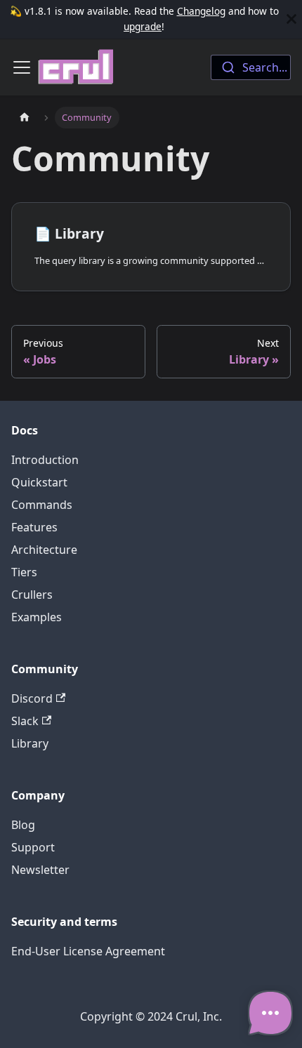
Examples (36, 617)
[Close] (291, 19)
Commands (41, 504)
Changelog (201, 11)
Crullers (32, 594)
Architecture (44, 549)
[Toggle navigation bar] (21, 67)
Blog (23, 825)
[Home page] (24, 117)
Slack (25, 721)
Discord (32, 698)
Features (34, 527)
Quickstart (39, 482)
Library (29, 743)
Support (33, 847)
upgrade (143, 26)
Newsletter (40, 869)
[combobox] (251, 67)
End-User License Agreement (88, 951)
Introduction (45, 459)
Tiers (24, 572)
